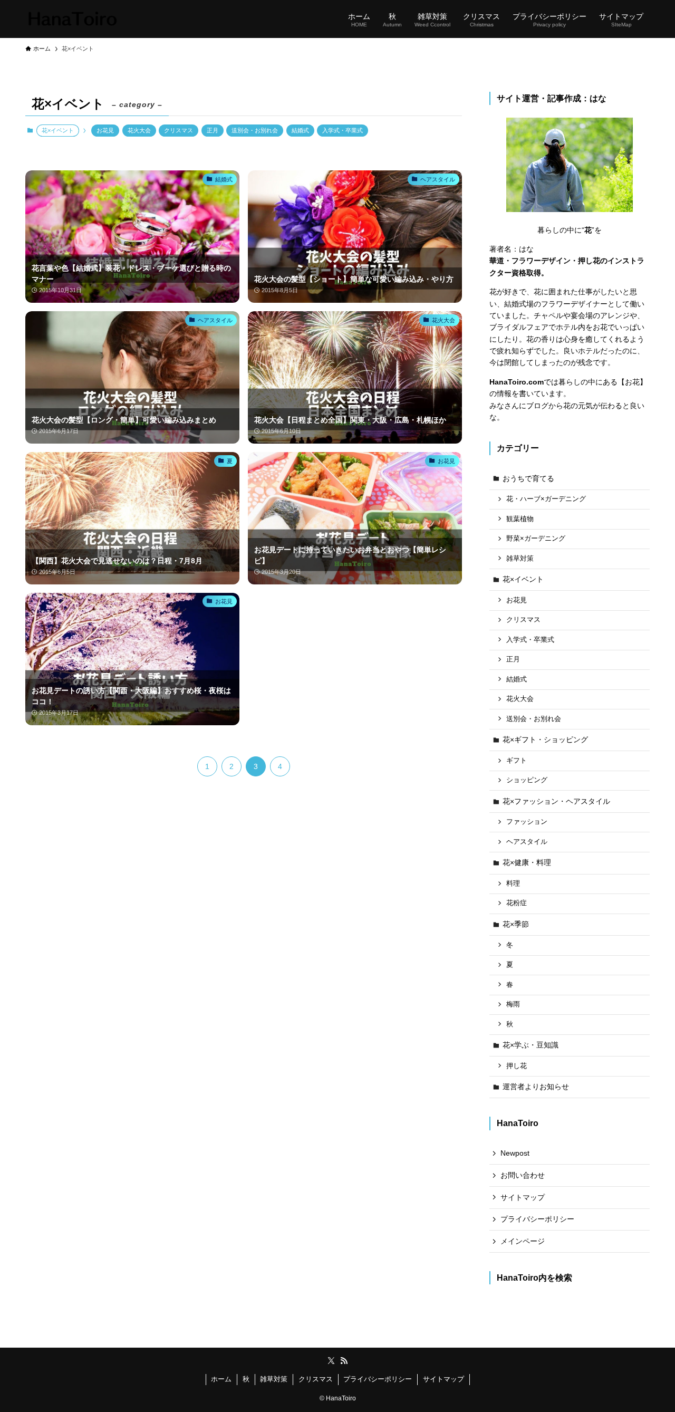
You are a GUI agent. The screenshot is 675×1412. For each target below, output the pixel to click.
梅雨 (513, 1004)
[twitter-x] (331, 1361)
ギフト (516, 760)
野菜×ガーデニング (535, 538)
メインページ (522, 1241)
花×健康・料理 (527, 862)
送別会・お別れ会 (255, 130)
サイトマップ (522, 1197)
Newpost (514, 1153)
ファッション (526, 821)
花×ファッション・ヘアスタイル (556, 801)
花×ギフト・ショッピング (545, 739)
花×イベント (523, 579)
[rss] (344, 1361)
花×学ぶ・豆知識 (530, 1045)
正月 (212, 130)
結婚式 (300, 130)
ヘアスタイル (526, 842)
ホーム (221, 1379)
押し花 (516, 1066)
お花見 (105, 130)
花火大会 (139, 130)
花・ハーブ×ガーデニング (546, 499)
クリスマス (178, 130)
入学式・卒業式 (342, 130)
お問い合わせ (522, 1175)
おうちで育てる (528, 478)
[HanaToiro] (72, 19)
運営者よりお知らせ (536, 1086)
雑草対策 (520, 558)
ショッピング (526, 780)
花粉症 (516, 903)
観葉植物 (520, 519)
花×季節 (516, 924)
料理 (513, 883)
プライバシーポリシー (537, 1219)
